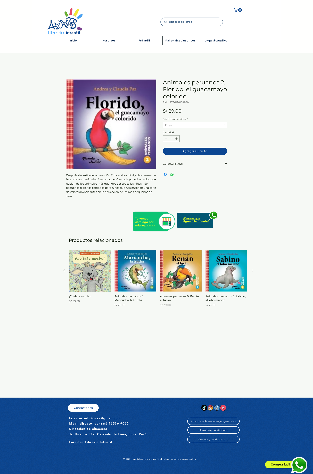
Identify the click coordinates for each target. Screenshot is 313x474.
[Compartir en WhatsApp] (172, 174)
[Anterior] (64, 270)
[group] (158, 278)
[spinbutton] (171, 138)
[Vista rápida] (90, 271)
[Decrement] (165, 138)
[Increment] (177, 138)
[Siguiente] (252, 270)
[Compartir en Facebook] (165, 174)
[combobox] (195, 125)
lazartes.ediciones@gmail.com (95, 418)
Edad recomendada (175, 119)
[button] (238, 10)
